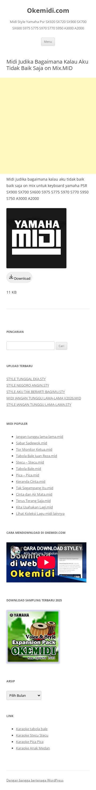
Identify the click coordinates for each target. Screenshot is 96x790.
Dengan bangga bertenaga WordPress (34, 780)
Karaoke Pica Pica (29, 741)
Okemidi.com (48, 10)
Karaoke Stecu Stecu (32, 735)
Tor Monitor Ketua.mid (34, 449)
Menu (48, 42)
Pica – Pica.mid (27, 475)
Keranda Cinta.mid (30, 481)
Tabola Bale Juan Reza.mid (36, 455)
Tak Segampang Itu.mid (34, 487)
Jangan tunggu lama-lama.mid (39, 436)
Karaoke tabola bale (31, 728)
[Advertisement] (48, 126)
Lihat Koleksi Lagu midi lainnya (40, 513)
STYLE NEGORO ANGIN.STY (27, 385)
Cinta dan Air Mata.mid (34, 494)
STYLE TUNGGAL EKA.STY (26, 378)
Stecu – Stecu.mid (30, 462)
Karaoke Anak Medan (33, 748)
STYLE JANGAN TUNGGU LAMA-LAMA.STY (38, 404)
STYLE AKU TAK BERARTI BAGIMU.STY (35, 391)
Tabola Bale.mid (28, 468)
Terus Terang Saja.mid (33, 500)
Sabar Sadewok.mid (31, 443)
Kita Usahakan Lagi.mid (34, 507)
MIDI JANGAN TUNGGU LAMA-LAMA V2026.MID (43, 398)
